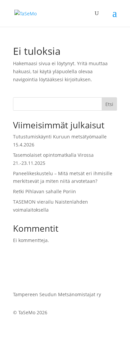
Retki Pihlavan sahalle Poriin (44, 191)
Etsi (109, 104)
